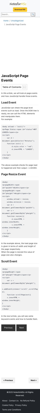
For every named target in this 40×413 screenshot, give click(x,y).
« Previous (8, 380)
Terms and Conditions (11, 410)
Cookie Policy (8, 405)
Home (6, 21)
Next (21, 327)
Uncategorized (17, 21)
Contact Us (14, 401)
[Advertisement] (20, 50)
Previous (8, 327)
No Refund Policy (27, 401)
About (4, 401)
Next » (34, 380)
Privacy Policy (21, 405)
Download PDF (20, 9)
